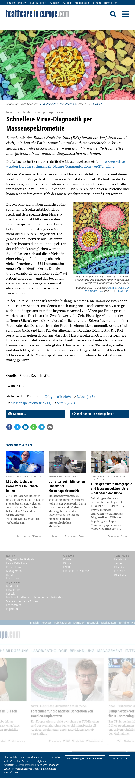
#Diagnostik (37, 535)
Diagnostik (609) (58, 396)
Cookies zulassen (119, 758)
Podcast (22, 2)
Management (14, 571)
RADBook (67, 2)
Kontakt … (19, 414)
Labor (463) (86, 396)
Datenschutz (13, 605)
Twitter (118, 563)
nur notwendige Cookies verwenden (85, 758)
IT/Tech (10, 575)
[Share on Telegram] (41, 427)
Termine (96, 2)
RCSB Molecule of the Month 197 (57, 104)
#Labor (82, 535)
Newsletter (110, 2)
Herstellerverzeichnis (76, 571)
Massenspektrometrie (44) (31, 402)
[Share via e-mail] (50, 427)
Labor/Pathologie (16, 563)
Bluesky (119, 567)
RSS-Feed (120, 575)
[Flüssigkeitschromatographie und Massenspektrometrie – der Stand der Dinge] (110, 462)
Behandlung (13, 567)
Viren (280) (66, 402)
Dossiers (68, 559)
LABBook (54, 2)
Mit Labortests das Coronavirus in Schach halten (22, 486)
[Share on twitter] (17, 427)
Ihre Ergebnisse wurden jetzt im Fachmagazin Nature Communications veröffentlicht (65, 164)
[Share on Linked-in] (25, 427)
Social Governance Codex (22, 601)
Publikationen (38, 2)
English (11, 2)
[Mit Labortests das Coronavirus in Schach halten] (25, 462)
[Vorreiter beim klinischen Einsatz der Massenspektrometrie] (67, 462)
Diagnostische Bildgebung (22, 559)
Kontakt (10, 594)
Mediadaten (82, 2)
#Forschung (70, 535)
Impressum (13, 609)
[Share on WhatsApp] (33, 427)
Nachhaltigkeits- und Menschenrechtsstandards (35, 597)
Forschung (12, 578)
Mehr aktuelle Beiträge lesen (95, 414)
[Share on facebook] (9, 427)
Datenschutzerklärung (26, 764)
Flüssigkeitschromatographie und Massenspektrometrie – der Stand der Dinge (111, 488)
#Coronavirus (23, 535)
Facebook (120, 559)
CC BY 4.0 (96, 104)
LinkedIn (119, 571)
